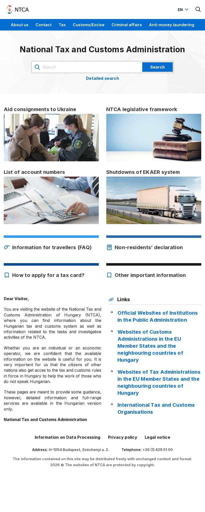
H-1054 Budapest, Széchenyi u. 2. (79, 449)
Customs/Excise (88, 24)
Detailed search (102, 78)
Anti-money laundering (171, 24)
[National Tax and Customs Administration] (18, 10)
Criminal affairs (127, 24)
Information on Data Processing (67, 437)
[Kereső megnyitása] (198, 10)
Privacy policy (122, 437)
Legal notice (157, 437)
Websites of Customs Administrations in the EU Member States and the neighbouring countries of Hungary (150, 346)
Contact (44, 24)
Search (157, 67)
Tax (62, 24)
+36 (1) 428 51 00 (157, 449)
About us (19, 24)
